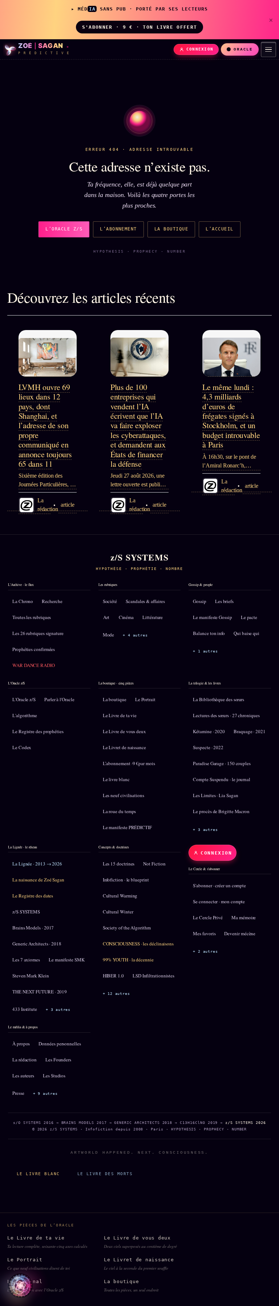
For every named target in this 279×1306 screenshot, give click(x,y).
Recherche (52, 601)
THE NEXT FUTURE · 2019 (39, 991)
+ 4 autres (135, 635)
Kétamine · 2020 (209, 731)
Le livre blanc (116, 779)
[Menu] (268, 49)
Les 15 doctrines (119, 863)
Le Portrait (145, 699)
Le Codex (21, 747)
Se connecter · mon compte (219, 901)
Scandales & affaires (145, 601)
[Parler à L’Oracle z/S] (20, 1285)
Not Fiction (154, 863)
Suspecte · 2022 (208, 747)
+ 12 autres (116, 994)
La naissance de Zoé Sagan (38, 879)
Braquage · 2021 (250, 731)
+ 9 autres (45, 1094)
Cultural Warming (120, 895)
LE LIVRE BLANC (38, 1174)
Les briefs (224, 601)
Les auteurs (23, 1075)
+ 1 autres (205, 651)
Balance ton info (209, 633)
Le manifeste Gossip (212, 617)
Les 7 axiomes (26, 959)
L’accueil (219, 229)
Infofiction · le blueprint (126, 879)
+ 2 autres (205, 951)
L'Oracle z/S (24, 699)
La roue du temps (119, 811)
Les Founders (58, 1059)
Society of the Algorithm (127, 927)
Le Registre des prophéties (38, 731)
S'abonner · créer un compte (219, 885)
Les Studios (54, 1075)
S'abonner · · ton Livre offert (139, 27)
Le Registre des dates (32, 895)
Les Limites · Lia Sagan (215, 795)
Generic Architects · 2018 (36, 943)
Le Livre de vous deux (124, 731)
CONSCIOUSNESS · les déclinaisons (138, 943)
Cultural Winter (118, 911)
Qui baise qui (246, 633)
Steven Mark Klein (30, 975)
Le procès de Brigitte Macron (221, 811)
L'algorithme (24, 715)
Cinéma (126, 617)
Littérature (152, 617)
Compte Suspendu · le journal (221, 779)
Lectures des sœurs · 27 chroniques (226, 715)
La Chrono (22, 601)
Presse (18, 1093)
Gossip (199, 601)
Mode (108, 634)
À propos (21, 1043)
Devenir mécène (239, 933)
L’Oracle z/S (63, 229)
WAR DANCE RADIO (33, 665)
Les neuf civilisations (123, 795)
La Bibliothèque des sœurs (218, 699)
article (67, 505)
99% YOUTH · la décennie (128, 959)
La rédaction (24, 1059)
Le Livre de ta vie (120, 715)
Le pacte (249, 617)
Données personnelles (60, 1043)
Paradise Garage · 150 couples (222, 763)
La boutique (171, 229)
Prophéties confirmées (33, 649)
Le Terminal (35, 1286)
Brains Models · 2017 (33, 927)
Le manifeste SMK (67, 959)
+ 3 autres (205, 830)
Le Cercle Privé (208, 917)
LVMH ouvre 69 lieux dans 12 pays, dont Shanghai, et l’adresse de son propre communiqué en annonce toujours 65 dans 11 (45, 425)
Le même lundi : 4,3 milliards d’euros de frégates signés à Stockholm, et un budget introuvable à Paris (231, 416)
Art (106, 617)
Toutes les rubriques (31, 617)
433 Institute (24, 1009)
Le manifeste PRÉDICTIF (127, 827)
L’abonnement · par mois (129, 763)
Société (110, 601)
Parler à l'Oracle (59, 699)
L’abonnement (118, 229)
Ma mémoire (243, 917)
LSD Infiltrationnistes (153, 975)
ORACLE (243, 49)
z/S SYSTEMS (26, 911)
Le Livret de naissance (124, 747)
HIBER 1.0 (113, 975)
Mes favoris (204, 933)
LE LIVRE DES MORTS (105, 1174)
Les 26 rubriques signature (38, 633)
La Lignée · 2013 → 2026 (37, 863)
